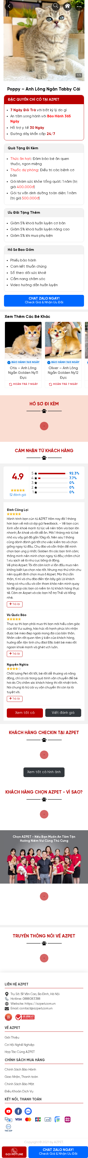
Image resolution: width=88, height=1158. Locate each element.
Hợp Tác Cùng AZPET (20, 1052)
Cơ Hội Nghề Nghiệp (19, 1045)
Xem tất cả (24, 713)
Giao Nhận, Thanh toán (21, 1077)
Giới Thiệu (12, 1037)
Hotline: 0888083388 (25, 998)
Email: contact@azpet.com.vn (32, 1008)
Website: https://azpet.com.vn (33, 1003)
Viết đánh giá (63, 713)
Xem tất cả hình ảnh (44, 772)
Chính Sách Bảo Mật (19, 1084)
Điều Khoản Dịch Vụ (19, 1091)
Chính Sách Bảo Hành (20, 1069)
